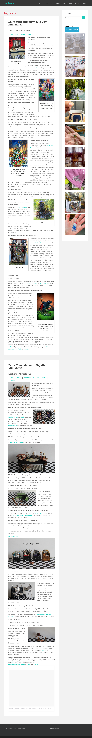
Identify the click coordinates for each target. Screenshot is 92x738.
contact (77, 3)
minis (84, 3)
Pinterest (30, 34)
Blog (16, 34)
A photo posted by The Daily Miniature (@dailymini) (23, 708)
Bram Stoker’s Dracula (16, 442)
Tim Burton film (37, 243)
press (70, 3)
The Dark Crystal (44, 283)
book (46, 3)
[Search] (83, 17)
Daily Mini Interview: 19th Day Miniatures (27, 23)
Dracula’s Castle (13, 536)
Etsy (11, 34)
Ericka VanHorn (22, 207)
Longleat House (13, 417)
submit (65, 3)
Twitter (22, 34)
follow (58, 3)
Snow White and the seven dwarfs (22, 515)
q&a (52, 3)
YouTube (36, 378)
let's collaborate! (54, 728)
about (40, 3)
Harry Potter (27, 283)
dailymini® (10, 3)
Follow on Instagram (72, 29)
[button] (75, 43)
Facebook (18, 378)
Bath (22, 417)
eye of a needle (38, 513)
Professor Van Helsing (34, 68)
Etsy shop (44, 650)
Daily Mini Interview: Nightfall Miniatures (27, 366)
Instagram (27, 378)
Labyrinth (34, 283)
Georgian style (12, 425)
